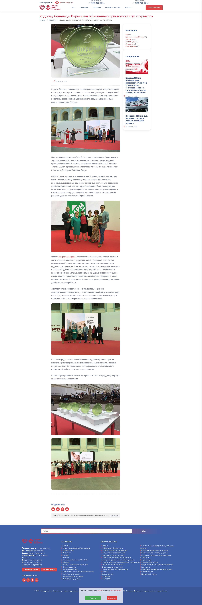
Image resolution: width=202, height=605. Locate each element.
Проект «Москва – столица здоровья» (154, 553)
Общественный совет (70, 569)
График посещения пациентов (112, 564)
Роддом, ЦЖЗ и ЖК (112, 7)
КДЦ (73, 7)
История (66, 557)
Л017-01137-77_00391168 (32, 562)
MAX (36, 580)
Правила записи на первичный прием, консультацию (121, 562)
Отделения (84, 7)
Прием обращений (69, 567)
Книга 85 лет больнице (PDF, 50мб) (75, 560)
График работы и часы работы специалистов (157, 564)
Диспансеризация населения (112, 567)
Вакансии (66, 562)
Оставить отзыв (49, 569)
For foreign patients (45, 2)
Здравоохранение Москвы (135, 37)
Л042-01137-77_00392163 (32, 565)
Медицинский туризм (149, 574)
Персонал (97, 7)
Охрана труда (146, 560)
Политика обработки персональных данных (156, 569)
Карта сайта (145, 567)
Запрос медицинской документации (115, 569)
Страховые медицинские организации (154, 550)
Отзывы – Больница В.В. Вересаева (75, 564)
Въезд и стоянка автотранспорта (114, 553)
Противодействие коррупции (73, 576)
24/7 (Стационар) (35, 555)
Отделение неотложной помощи (113, 555)
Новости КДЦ (130, 42)
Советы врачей (131, 46)
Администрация (68, 550)
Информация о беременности (112, 548)
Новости (128, 39)
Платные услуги (154, 7)
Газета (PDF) (106, 579)
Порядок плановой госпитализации (114, 550)
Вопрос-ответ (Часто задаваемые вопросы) (78, 571)
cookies (100, 590)
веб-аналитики (115, 590)
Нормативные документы (71, 579)
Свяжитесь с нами (31, 569)
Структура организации (71, 574)
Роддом (105, 546)
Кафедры (66, 555)
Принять (93, 598)
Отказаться (112, 598)
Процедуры (129, 44)
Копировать (114, 515)
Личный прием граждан (149, 562)
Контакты (128, 7)
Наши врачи (67, 553)
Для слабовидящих (66, 2)
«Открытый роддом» (67, 257)
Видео (128, 34)
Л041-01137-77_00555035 (32, 560)
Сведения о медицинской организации (76, 548)
